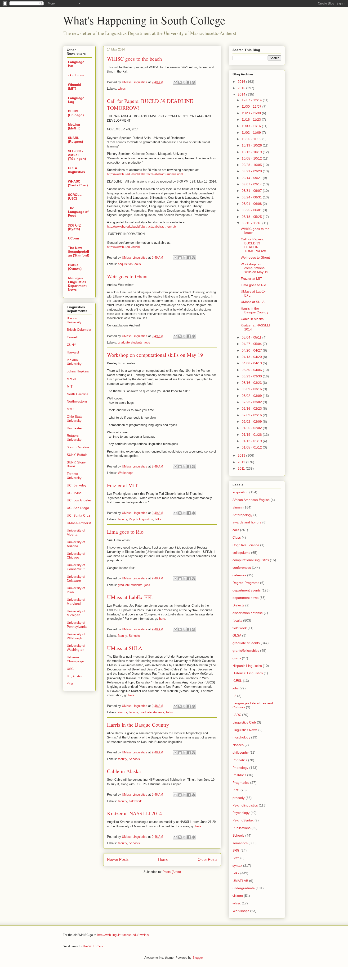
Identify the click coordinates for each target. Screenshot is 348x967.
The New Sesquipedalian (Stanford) (78, 251)
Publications (241, 828)
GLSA (236, 635)
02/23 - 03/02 (252, 402)
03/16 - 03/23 (252, 383)
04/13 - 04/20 (252, 357)
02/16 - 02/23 (252, 408)
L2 (234, 696)
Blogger (197, 957)
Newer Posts (118, 859)
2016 (242, 81)
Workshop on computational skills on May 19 (155, 354)
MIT (70, 386)
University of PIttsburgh (76, 636)
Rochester (74, 428)
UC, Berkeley (76, 485)
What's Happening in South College (144, 19)
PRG (236, 790)
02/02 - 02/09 (252, 421)
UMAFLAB (240, 881)
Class (236, 537)
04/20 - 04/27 (252, 350)
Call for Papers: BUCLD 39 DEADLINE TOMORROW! (253, 245)
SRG (236, 850)
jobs (147, 342)
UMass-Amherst (79, 523)
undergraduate (243, 888)
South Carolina (78, 447)
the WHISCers (93, 946)
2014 (242, 94)
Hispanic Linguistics (247, 666)
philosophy (240, 752)
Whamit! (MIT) (74, 86)
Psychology (241, 813)
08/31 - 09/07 (252, 190)
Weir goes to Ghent (127, 276)
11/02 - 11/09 (252, 132)
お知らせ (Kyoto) (74, 227)
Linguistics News (244, 730)
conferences (241, 567)
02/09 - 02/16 (252, 415)
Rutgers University (74, 437)
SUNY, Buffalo (77, 455)
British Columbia (79, 329)
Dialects (238, 605)
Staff (235, 858)
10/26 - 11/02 (252, 139)
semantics (240, 843)
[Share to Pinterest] (193, 82)
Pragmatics (240, 782)
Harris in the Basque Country (138, 724)
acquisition (125, 264)
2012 (242, 462)
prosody (238, 798)
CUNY (71, 345)
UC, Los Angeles (79, 500)
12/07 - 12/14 (252, 100)
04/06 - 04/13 (252, 363)
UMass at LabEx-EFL (130, 597)
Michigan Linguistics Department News (77, 283)
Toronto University (74, 476)
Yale (70, 684)
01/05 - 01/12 (252, 447)
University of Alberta (76, 532)
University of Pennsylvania (77, 624)
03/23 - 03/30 (252, 376)
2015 (242, 88)
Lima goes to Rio (125, 531)
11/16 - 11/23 (252, 119)
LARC (236, 715)
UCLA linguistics (76, 170)
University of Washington (76, 647)
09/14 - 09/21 (252, 178)
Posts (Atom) (172, 872)
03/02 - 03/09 (252, 396)
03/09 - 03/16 (252, 389)
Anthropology (242, 515)
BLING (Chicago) (76, 113)
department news (245, 598)
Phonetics (239, 760)
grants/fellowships (245, 650)
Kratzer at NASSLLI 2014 (134, 813)
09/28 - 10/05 (252, 165)
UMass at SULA (124, 648)
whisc (122, 88)
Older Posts (207, 859)
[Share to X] (184, 82)
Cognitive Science (245, 545)
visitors (237, 896)
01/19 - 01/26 (252, 434)
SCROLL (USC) (75, 196)
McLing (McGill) (74, 126)
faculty (122, 519)
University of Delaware (76, 578)
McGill (71, 379)
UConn (73, 238)
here (162, 618)
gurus (236, 658)
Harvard (73, 352)
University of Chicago (76, 555)
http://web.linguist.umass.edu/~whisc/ (123, 935)
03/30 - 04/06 (252, 370)
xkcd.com (76, 75)
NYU (70, 409)
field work (135, 801)
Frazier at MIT (122, 485)
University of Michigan (76, 613)
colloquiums (241, 553)
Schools (134, 635)
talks (158, 519)
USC (70, 669)
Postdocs (239, 775)
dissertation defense (247, 613)
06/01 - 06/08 (252, 204)
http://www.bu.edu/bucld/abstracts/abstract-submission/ (145, 174)
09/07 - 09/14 (252, 184)
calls (137, 264)
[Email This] (175, 82)
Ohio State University (75, 418)
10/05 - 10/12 (252, 158)
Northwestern (77, 401)
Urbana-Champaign (75, 659)
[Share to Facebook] (189, 82)
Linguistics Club (244, 722)
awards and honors (246, 522)
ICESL (237, 681)
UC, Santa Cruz (78, 515)
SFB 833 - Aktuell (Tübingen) (77, 154)
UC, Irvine (74, 493)
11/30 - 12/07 (252, 106)
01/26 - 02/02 (252, 428)
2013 (242, 455)
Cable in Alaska (124, 771)
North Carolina (78, 394)
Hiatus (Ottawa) (75, 266)
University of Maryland (76, 601)
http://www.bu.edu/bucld (123, 247)
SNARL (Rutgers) (75, 139)
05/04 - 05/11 (252, 337)
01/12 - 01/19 (252, 441)
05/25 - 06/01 (252, 210)
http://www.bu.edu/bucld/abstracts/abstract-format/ (141, 226)
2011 (242, 468)
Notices (238, 745)
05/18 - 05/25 (252, 217)
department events (246, 590)
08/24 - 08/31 (252, 197)
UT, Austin (74, 676)
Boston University (74, 320)
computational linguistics (250, 560)
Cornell (72, 337)
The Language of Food (78, 211)
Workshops (125, 473)
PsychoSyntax (243, 820)
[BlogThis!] (180, 82)
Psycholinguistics (141, 519)
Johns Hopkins (78, 371)
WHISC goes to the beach (134, 58)
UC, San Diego (78, 508)
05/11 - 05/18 (252, 223)
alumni (122, 712)
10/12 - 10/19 (252, 152)
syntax (237, 865)
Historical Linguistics (247, 673)
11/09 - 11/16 (252, 126)
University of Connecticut (76, 567)
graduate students (130, 342)
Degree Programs (245, 583)
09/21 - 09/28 (252, 171)
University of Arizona (76, 544)
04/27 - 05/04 (252, 344)
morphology (241, 737)
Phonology (240, 768)
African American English (251, 500)
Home (163, 859)
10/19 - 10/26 (252, 145)
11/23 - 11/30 (252, 113)
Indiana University (74, 362)
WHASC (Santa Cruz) (78, 183)
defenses (239, 575)
